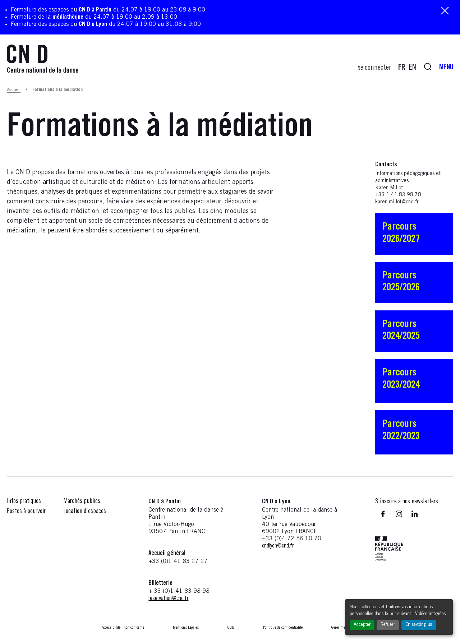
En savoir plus (418, 625)
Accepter (362, 625)
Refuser (388, 625)
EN (412, 68)
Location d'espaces (85, 511)
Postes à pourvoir (26, 511)
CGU (230, 627)
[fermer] (445, 11)
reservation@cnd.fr (168, 598)
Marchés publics (82, 501)
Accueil (13, 90)
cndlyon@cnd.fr (278, 546)
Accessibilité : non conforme (123, 627)
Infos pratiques (24, 501)
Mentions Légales (186, 627)
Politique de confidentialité (283, 627)
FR (401, 68)
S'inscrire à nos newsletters (406, 502)
